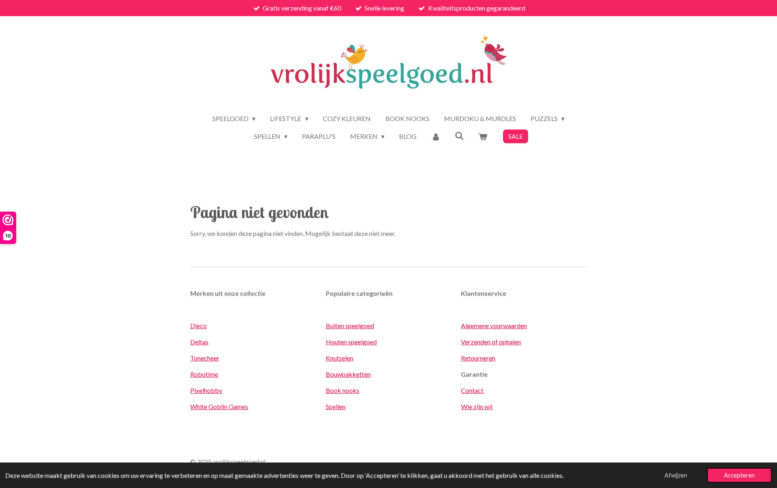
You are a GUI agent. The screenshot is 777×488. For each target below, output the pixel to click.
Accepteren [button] (739, 475)
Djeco (198, 325)
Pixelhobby (206, 390)
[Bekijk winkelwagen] (483, 136)
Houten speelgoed (351, 342)
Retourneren (478, 358)
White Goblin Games (219, 406)
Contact (472, 390)
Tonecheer (204, 358)
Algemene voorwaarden (494, 325)
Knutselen (339, 358)
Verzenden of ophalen (491, 342)
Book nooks (342, 390)
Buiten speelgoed (350, 325)
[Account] (435, 136)
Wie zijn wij (477, 406)
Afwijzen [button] (675, 475)
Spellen (336, 406)
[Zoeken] (459, 135)
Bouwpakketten (348, 374)
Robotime (204, 374)
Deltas (199, 342)
